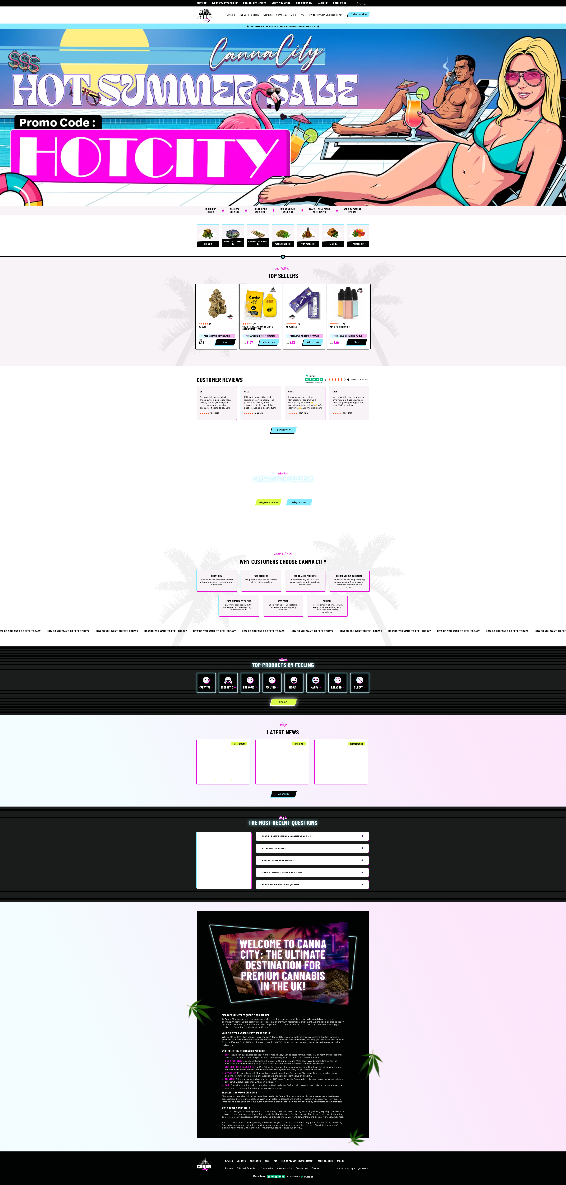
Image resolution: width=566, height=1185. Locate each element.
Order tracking (325, 1161)
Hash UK (323, 3)
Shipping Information (246, 1168)
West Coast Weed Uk (225, 3)
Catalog (229, 1161)
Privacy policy (266, 1168)
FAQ (275, 1161)
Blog (267, 1161)
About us (241, 1161)
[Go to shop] (283, 117)
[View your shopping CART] (365, 3)
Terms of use (302, 1168)
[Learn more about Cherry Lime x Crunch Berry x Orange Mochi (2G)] (261, 316)
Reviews (229, 1168)
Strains (340, 1161)
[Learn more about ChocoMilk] (304, 316)
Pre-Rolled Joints (254, 3)
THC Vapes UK (304, 3)
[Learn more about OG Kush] (217, 316)
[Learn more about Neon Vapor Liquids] (348, 316)
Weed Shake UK (281, 3)
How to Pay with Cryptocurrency (298, 1161)
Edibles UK (340, 3)
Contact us (255, 1161)
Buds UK (202, 3)
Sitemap (315, 1168)
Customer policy (284, 1168)
